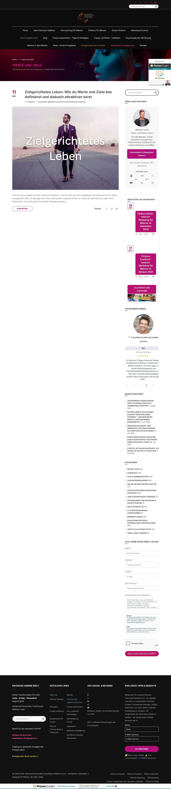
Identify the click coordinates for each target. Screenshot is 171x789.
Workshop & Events (139, 30)
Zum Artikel (22, 209)
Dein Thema (130, 583)
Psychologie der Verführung (138, 38)
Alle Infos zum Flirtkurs (142, 289)
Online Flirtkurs (118, 30)
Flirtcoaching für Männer (72, 30)
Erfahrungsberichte (29, 38)
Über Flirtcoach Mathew (44, 30)
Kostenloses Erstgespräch (122, 45)
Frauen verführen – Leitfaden (107, 38)
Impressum (71, 726)
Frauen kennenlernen (137, 480)
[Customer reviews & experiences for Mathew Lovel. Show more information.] (159, 72)
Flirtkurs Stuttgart (117, 774)
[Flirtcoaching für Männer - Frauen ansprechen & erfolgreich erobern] (85, 18)
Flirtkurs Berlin (153, 778)
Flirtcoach (54, 707)
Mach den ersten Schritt (142, 653)
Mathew (31, 102)
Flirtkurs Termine (56, 699)
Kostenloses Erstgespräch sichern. (142, 154)
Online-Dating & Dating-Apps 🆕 (141, 484)
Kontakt (143, 45)
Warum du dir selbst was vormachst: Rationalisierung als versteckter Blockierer (141, 428)
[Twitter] (112, 209)
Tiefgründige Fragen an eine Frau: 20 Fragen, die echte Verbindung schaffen (140, 403)
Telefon (128, 560)
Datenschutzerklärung (76, 730)
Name (127, 548)
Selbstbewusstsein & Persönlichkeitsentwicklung (66, 102)
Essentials (42, 102)
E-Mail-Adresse (132, 734)
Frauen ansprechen (74, 707)
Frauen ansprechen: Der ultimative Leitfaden (125, 781)
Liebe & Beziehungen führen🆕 (141, 497)
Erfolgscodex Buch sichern (93, 45)
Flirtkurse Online (152, 781)
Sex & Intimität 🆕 (135, 507)
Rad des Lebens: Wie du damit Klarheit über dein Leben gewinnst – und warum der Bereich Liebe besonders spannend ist (140, 417)
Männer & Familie (135, 517)
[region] (142, 351)
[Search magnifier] (156, 6)
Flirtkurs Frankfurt (134, 774)
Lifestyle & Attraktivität (139, 529)
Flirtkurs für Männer (97, 30)
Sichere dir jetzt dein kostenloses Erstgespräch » (25, 737)
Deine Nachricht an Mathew (137, 595)
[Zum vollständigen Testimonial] (143, 324)
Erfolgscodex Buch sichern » (25, 756)
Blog (45, 38)
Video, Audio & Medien (137, 533)
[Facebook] (106, 209)
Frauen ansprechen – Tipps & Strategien (71, 38)
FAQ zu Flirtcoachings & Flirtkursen (56, 729)
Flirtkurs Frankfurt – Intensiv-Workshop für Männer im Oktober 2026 (146, 264)
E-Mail (128, 571)
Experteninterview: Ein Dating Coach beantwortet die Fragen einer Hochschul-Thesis (142, 439)
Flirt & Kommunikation (137, 477)
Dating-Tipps (133, 469)
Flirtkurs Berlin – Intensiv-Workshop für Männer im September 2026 (145, 221)
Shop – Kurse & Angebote (64, 45)
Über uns (53, 695)
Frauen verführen (57, 711)
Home (25, 30)
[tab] (127, 385)
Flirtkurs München (151, 774)
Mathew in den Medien (37, 45)
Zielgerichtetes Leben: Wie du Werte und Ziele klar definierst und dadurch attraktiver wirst (68, 94)
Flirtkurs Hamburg (137, 778)
